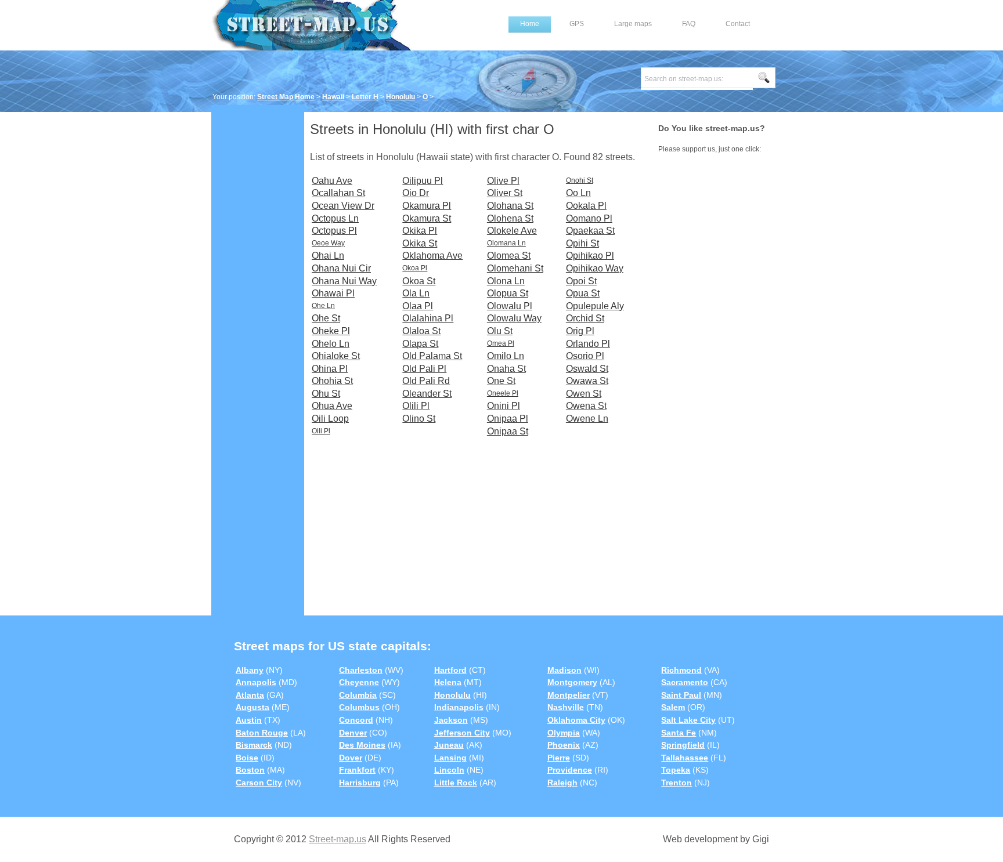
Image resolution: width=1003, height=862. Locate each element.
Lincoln (449, 769)
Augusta (252, 707)
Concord (356, 720)
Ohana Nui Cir (341, 268)
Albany (250, 670)
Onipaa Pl (507, 418)
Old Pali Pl (424, 369)
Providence (569, 769)
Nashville (565, 707)
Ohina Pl (330, 369)
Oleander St (427, 394)
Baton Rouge (262, 732)
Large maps (633, 24)
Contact (738, 24)
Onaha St (506, 369)
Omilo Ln (505, 356)
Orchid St (585, 318)
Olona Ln (506, 281)
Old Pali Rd (426, 381)
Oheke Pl (331, 331)
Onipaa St (507, 431)
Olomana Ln (506, 243)
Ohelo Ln (330, 344)
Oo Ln (578, 193)
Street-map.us (337, 839)
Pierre (558, 757)
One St (501, 381)
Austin (249, 720)
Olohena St (510, 218)
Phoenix (563, 744)
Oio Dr (415, 193)
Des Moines (362, 744)
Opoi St (581, 281)
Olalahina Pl (427, 318)
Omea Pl (500, 343)
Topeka (675, 769)
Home (529, 24)
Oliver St (504, 193)
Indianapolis (459, 707)
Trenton (676, 782)
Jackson (451, 720)
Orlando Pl (588, 344)
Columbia (358, 695)
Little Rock (455, 782)
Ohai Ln (328, 255)
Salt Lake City (688, 720)
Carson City (259, 782)
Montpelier (568, 695)
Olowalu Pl (509, 306)
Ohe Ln (323, 306)
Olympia (563, 732)
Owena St (586, 406)
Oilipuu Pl (422, 181)
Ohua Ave (332, 406)
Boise (247, 757)
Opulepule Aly (595, 306)
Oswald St (587, 369)
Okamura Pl (426, 206)
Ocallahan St (338, 193)
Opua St (583, 293)
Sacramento (684, 682)
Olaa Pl (417, 306)
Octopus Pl (334, 231)
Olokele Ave (512, 231)
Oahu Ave (332, 181)
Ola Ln (416, 293)
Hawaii (333, 97)
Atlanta (250, 695)
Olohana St (510, 206)
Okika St (419, 243)
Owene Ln (587, 418)
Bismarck (254, 744)
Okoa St (418, 281)
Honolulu (400, 97)
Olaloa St (421, 331)
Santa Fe (678, 732)
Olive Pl (503, 181)
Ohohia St (332, 381)
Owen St (583, 394)
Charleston (361, 670)
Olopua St (507, 293)
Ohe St (326, 318)
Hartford (450, 670)
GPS (576, 24)
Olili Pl (416, 406)
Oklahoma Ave (432, 255)
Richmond (681, 670)
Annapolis (256, 682)
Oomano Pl (589, 218)
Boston (250, 769)
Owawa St (587, 381)
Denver (353, 732)
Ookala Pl (586, 206)
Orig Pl (580, 331)
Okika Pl (419, 231)
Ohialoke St (336, 356)
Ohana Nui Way (344, 281)
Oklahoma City (576, 720)
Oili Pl (321, 431)
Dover (350, 757)
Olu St (500, 331)
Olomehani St (515, 268)
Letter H (365, 97)
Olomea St (509, 255)
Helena (447, 682)
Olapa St (420, 344)
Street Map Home (286, 97)
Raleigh (562, 782)
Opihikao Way (594, 268)
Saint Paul (681, 695)
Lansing (450, 757)
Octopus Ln (335, 218)
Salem (673, 707)
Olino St (418, 418)
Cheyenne (359, 682)
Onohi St (579, 180)
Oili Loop (330, 418)
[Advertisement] (257, 288)
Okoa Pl (414, 268)
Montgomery (572, 682)
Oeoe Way (328, 243)
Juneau (449, 744)
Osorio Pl (585, 356)
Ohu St (326, 394)
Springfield (683, 744)
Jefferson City (462, 732)
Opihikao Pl (590, 255)
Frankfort (357, 769)
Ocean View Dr (343, 206)
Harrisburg (360, 782)
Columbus (359, 707)
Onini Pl (503, 406)
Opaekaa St (590, 231)
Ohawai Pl (333, 293)
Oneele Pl (502, 393)
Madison (564, 670)
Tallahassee (684, 757)
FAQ (688, 24)
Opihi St (582, 243)
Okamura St (426, 218)
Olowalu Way (514, 318)
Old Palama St (432, 356)
